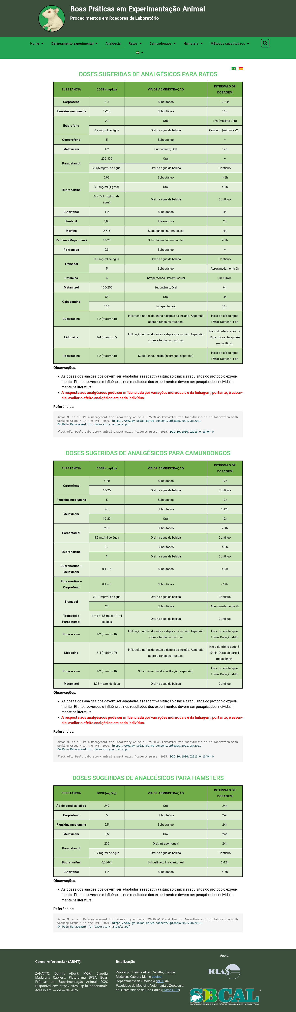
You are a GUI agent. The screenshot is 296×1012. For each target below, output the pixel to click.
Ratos (133, 43)
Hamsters (191, 43)
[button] (265, 43)
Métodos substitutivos (228, 43)
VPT (160, 981)
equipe (156, 977)
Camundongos (161, 43)
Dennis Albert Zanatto (147, 972)
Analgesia (113, 43)
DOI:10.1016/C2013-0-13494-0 (192, 431)
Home (34, 43)
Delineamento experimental (72, 43)
